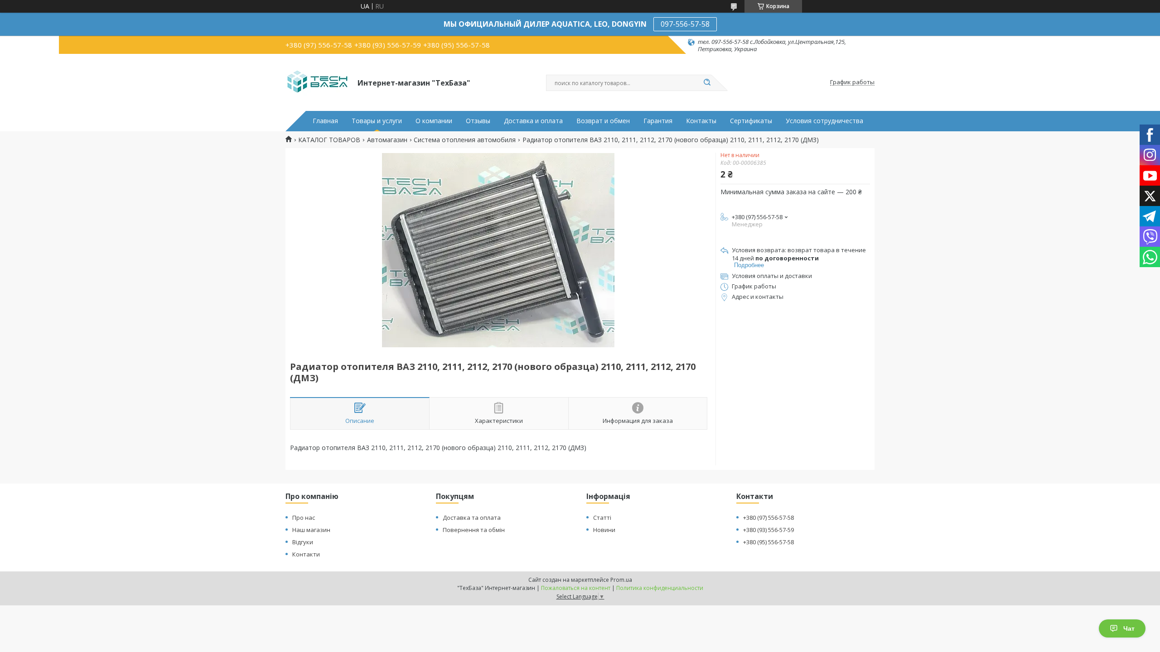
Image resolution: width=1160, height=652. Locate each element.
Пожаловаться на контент (575, 588)
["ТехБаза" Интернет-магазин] (317, 82)
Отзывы (478, 121)
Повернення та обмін (474, 530)
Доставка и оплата (533, 121)
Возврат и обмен (603, 121)
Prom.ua (621, 580)
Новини (604, 530)
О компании (434, 121)
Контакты (701, 121)
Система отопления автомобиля (465, 140)
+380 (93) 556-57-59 (768, 530)
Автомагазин (387, 140)
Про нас (303, 517)
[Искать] (707, 83)
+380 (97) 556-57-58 (768, 517)
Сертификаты (751, 121)
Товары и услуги (377, 121)
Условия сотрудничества (824, 121)
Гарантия (657, 121)
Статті (602, 517)
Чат (1129, 628)
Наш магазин (311, 530)
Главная (325, 121)
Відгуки (302, 542)
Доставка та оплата (472, 517)
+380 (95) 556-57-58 (768, 542)
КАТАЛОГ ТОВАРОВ (329, 140)
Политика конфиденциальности (659, 588)
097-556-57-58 (685, 24)
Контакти (306, 554)
